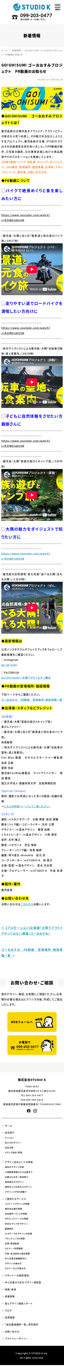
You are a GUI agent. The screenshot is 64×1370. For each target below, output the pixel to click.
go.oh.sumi (9, 665)
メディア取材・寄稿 (13, 1152)
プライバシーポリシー (16, 1338)
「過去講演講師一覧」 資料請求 (21, 1324)
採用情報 (10, 1317)
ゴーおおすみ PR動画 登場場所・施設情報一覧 (32, 700)
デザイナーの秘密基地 (17, 1275)
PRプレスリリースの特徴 (16, 1218)
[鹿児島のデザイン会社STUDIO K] (32, 7)
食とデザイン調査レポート (19, 1303)
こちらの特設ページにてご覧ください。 (27, 806)
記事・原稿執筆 (12, 1243)
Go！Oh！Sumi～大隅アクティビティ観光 (26, 678)
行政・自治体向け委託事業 (17, 1253)
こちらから (27, 904)
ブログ (8, 1310)
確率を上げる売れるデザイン (18, 1186)
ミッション (9, 1137)
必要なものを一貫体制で (16, 1177)
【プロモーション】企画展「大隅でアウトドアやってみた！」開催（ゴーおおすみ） (32, 931)
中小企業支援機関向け (16, 1258)
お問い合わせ (12, 1331)
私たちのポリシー (13, 1142)
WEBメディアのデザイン (16, 1223)
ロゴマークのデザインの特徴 (18, 1233)
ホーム (8, 1125)
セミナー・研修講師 (14, 1248)
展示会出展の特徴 (13, 1208)
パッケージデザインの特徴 (17, 1203)
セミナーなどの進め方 (15, 1268)
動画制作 (9, 1228)
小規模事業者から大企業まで (18, 1172)
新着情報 (10, 1296)
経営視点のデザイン (14, 1182)
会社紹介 (10, 1132)
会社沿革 (9, 1147)
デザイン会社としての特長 (19, 1162)
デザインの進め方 (13, 1263)
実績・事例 (10, 1289)
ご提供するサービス (15, 1198)
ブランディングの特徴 (15, 1238)
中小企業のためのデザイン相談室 (23, 1282)
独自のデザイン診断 (14, 1167)
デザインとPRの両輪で (16, 1191)
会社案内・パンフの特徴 (16, 1213)
